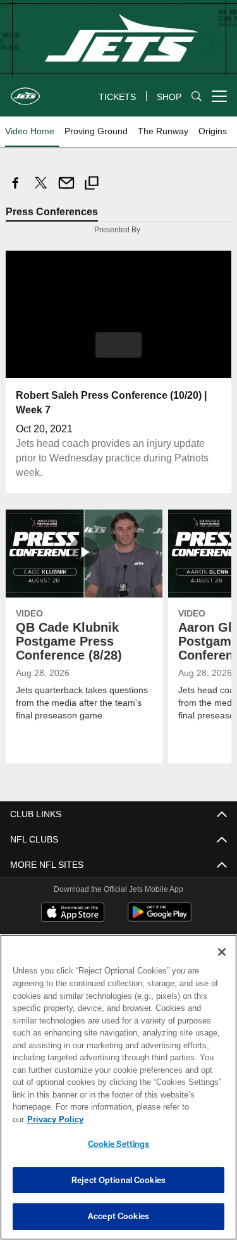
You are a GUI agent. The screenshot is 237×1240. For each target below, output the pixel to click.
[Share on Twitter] (41, 189)
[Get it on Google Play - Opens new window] (159, 918)
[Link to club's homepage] (25, 91)
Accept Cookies (118, 1216)
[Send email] (66, 189)
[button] (118, 345)
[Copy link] (92, 184)
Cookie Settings (119, 1144)
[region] (118, 1093)
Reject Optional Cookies (118, 1180)
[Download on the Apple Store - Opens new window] (73, 913)
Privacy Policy (152, 1119)
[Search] (196, 96)
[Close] (222, 965)
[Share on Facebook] (16, 189)
